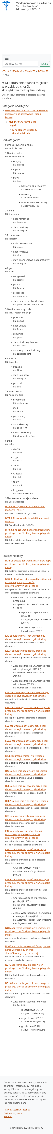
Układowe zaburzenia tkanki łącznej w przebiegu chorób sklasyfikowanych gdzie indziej (28, 564)
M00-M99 (17, 71)
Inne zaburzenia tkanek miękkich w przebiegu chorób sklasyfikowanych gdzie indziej (27, 533)
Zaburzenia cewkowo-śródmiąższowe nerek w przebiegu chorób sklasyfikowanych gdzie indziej (27, 950)
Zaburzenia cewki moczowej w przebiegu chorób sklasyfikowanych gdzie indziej (27, 968)
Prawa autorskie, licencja (17, 1109)
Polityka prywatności (15, 1113)
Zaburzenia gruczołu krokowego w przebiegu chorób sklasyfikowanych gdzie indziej (27, 987)
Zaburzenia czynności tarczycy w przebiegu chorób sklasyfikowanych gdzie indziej (27, 853)
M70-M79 (43, 71)
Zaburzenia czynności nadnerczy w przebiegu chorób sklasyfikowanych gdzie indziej (27, 883)
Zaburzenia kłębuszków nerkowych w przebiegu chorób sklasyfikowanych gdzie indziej (27, 931)
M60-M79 (30, 71)
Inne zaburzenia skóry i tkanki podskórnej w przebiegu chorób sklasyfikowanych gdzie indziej (23, 834)
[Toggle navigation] (7, 58)
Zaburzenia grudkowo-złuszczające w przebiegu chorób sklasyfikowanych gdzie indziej (27, 711)
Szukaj (44, 63)
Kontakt (8, 1116)
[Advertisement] (26, 33)
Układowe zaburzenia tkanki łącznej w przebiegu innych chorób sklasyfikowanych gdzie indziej (28, 582)
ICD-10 (5, 71)
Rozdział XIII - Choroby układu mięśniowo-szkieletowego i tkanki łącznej (26, 114)
